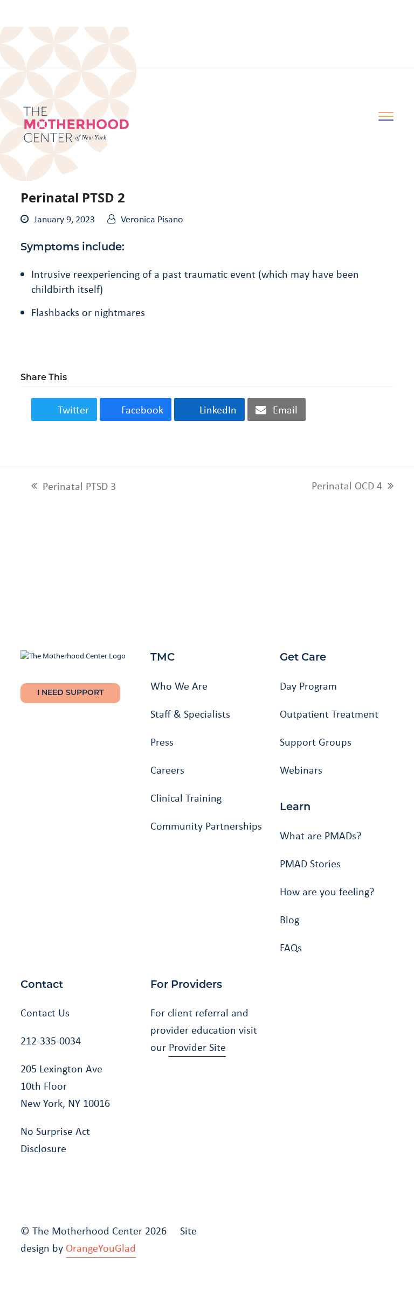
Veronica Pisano (152, 219)
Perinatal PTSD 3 (73, 486)
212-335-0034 (50, 1041)
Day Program (308, 686)
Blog (289, 920)
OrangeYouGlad (101, 1248)
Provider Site (197, 1047)
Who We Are (179, 686)
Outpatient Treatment (329, 714)
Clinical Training (186, 798)
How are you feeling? (327, 892)
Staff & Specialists (190, 714)
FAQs (291, 948)
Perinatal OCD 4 (347, 486)
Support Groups (315, 742)
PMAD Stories (310, 864)
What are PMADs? (320, 836)
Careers (167, 770)
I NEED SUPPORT (70, 693)
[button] (64, 409)
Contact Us (45, 1013)
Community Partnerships (206, 826)
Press (162, 742)
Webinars (301, 770)
